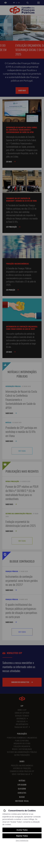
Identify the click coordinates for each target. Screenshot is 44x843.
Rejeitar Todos (22, 836)
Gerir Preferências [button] (22, 840)
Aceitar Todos (22, 830)
